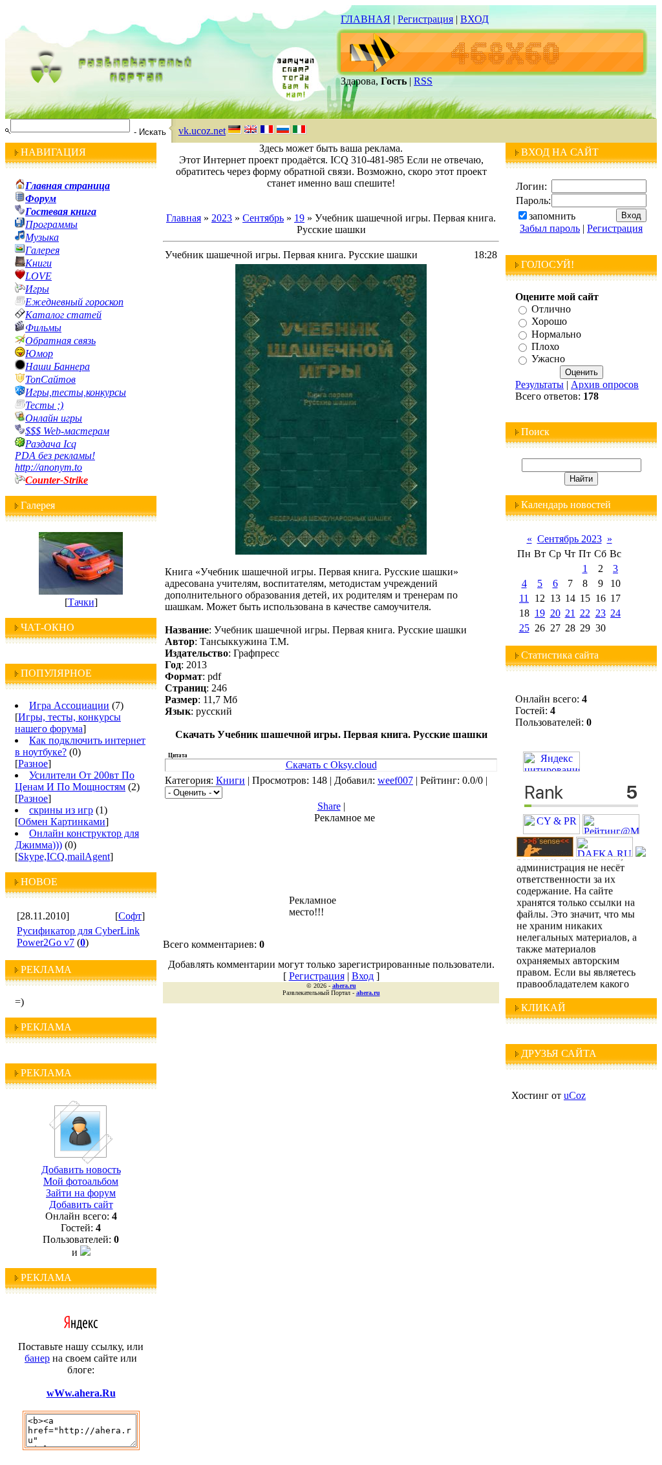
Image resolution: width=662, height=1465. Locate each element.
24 (615, 613)
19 (299, 217)
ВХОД (474, 19)
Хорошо (549, 321)
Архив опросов (605, 384)
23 (600, 613)
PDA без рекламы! (55, 455)
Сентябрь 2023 (569, 538)
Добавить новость (81, 1169)
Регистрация (425, 19)
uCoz (575, 1095)
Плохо (545, 346)
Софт (130, 915)
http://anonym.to (48, 467)
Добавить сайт (81, 1204)
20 (555, 613)
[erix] (640, 853)
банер (37, 1358)
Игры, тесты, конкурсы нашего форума (68, 723)
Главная (183, 217)
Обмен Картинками (61, 821)
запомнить (552, 215)
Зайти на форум (81, 1192)
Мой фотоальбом (80, 1181)
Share (329, 806)
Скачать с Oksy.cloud (331, 764)
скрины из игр (61, 809)
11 (524, 598)
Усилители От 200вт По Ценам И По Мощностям (74, 781)
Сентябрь (263, 217)
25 (524, 627)
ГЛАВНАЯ (365, 19)
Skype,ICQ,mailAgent (64, 856)
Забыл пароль (550, 228)
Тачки (81, 602)
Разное (33, 763)
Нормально (556, 334)
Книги (230, 780)
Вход (363, 975)
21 (570, 613)
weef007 (395, 780)
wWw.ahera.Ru (81, 1393)
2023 (221, 217)
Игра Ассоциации (69, 705)
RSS (423, 81)
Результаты (539, 384)
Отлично (551, 308)
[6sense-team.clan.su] (545, 853)
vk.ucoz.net (202, 130)
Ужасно (548, 359)
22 (585, 613)
